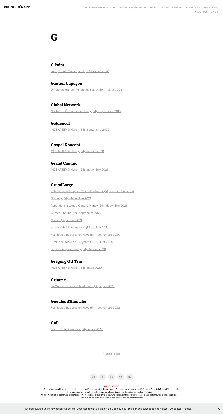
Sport (153, 7)
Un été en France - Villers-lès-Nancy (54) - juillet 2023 (86, 89)
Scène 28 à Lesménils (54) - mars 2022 (77, 329)
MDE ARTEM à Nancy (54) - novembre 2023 (80, 169)
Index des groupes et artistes (98, 7)
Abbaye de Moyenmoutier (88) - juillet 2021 (79, 227)
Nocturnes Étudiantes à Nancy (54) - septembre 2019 (86, 111)
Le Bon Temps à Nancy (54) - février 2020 (78, 249)
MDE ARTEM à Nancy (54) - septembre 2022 (80, 129)
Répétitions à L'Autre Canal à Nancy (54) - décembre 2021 (89, 205)
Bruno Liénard (17, 7)
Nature (164, 7)
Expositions (193, 7)
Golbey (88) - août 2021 (66, 220)
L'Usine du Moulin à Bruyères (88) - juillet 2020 (82, 242)
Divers (214, 11)
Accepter (175, 409)
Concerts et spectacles (132, 7)
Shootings (201, 11)
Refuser (187, 409)
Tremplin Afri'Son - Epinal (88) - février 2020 (80, 71)
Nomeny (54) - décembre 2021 (71, 198)
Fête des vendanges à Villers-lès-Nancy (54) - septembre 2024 (92, 191)
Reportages (210, 7)
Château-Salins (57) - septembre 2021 (76, 213)
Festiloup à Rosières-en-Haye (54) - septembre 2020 (85, 234)
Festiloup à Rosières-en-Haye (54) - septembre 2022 (85, 307)
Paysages (177, 7)
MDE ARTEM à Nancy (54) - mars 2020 (76, 267)
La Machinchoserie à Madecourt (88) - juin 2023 (83, 286)
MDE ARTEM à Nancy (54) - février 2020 (77, 151)
